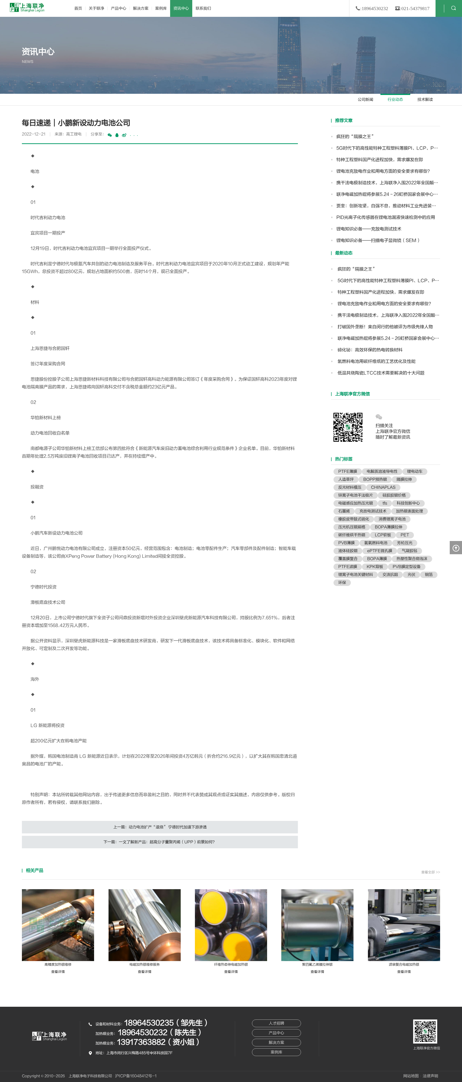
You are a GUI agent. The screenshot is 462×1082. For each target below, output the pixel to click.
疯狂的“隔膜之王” (355, 136)
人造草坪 (346, 479)
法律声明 (430, 1076)
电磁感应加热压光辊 (355, 503)
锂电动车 (415, 471)
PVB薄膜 (346, 543)
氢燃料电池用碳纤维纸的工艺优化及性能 (376, 361)
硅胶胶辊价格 (394, 495)
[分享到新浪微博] (124, 135)
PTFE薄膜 (347, 471)
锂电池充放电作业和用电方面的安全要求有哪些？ (384, 171)
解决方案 (140, 8)
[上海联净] (28, 7)
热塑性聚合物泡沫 (412, 559)
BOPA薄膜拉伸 (388, 527)
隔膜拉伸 (404, 479)
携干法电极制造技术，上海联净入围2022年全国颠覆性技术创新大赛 (388, 182)
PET (405, 535)
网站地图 (411, 1076)
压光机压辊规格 (351, 527)
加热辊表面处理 (409, 511)
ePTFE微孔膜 (379, 551)
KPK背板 (375, 567)
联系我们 (203, 8)
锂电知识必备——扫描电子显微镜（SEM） (378, 240)
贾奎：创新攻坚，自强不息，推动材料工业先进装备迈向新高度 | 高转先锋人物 (388, 205)
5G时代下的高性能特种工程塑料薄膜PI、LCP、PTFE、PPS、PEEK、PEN (388, 148)
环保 (342, 582)
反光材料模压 (349, 487)
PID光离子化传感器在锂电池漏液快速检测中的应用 (385, 217)
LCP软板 (383, 535)
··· (134, 135)
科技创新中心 (408, 503)
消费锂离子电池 (392, 519)
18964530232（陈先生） (161, 1032)
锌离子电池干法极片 (355, 495)
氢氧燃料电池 (375, 543)
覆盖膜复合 (348, 559)
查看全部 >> (430, 872)
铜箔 (429, 574)
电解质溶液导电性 (382, 471)
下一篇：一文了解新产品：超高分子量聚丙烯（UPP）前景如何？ (159, 842)
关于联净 (96, 8)
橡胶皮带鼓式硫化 (353, 519)
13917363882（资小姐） (159, 1042)
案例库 (161, 8)
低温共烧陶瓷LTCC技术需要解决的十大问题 (380, 373)
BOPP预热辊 (375, 479)
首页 (78, 8)
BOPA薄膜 (377, 559)
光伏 (411, 574)
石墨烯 (344, 511)
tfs (385, 503)
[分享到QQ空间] (117, 135)
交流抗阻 (390, 574)
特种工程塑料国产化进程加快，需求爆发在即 (379, 159)
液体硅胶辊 (348, 551)
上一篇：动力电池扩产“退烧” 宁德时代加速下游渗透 (160, 827)
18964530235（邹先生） (167, 1023)
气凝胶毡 (409, 551)
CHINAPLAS (383, 487)
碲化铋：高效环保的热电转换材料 (369, 349)
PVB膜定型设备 (407, 567)
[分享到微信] (109, 135)
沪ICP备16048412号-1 (136, 1076)
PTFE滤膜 (347, 567)
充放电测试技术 (372, 511)
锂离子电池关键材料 (355, 574)
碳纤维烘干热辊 (351, 535)
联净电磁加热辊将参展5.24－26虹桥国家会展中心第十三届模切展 (388, 194)
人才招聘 (276, 1023)
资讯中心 (181, 8)
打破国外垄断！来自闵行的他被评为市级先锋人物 (384, 326)
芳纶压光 (404, 543)
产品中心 (118, 8)
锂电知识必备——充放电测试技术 (368, 229)
